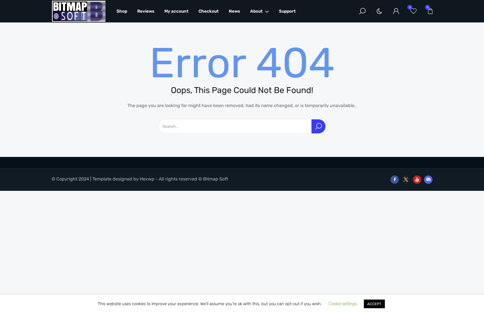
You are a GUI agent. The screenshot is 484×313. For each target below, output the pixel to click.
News (234, 11)
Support (287, 11)
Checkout (209, 11)
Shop (122, 11)
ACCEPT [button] (374, 304)
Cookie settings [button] (343, 303)
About (256, 11)
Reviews (145, 11)
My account (176, 11)
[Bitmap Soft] (78, 11)
